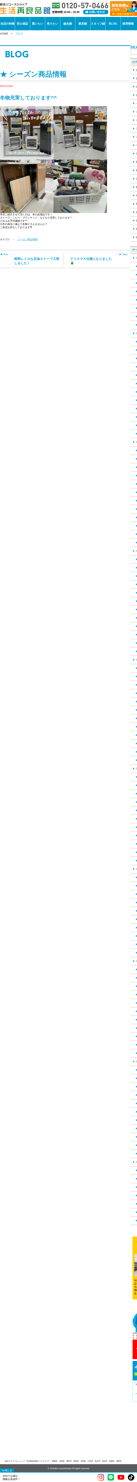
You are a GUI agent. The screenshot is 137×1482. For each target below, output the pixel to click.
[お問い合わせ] (95, 12)
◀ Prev (4, 254)
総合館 (68, 23)
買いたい (37, 23)
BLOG (113, 23)
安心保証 (22, 23)
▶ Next (123, 254)
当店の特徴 (7, 23)
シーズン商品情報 (27, 239)
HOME (4, 33)
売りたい (52, 23)
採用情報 (128, 23)
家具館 (82, 23)
